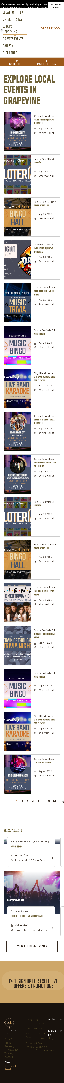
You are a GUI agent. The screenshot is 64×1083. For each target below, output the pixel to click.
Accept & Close (56, 6)
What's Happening (10, 29)
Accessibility (45, 1038)
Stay (19, 20)
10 (54, 801)
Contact (31, 1028)
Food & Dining (14, 830)
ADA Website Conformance (45, 1047)
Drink (7, 20)
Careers (41, 1033)
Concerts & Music (15, 900)
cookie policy (40, 7)
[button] (50, 28)
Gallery (8, 46)
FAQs (30, 1020)
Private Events (13, 39)
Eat (22, 13)
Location (9, 13)
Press (39, 1028)
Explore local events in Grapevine (29, 90)
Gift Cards (10, 53)
